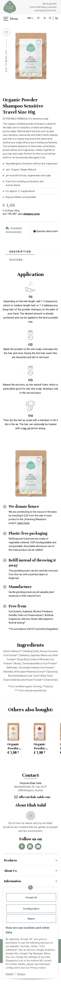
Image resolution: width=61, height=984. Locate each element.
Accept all (31, 897)
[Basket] (56, 18)
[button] (45, 18)
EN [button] (29, 18)
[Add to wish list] (6, 32)
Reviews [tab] (16, 259)
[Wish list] (38, 18)
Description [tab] (20, 251)
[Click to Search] (50, 18)
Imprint (9, 973)
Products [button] (10, 860)
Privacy (21, 973)
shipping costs (31, 214)
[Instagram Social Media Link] (30, 846)
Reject (31, 918)
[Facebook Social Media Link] (22, 846)
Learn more (23, 523)
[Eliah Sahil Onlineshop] (9, 7)
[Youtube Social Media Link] (38, 846)
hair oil (26, 428)
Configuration (31, 908)
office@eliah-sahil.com (34, 797)
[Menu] (5, 19)
